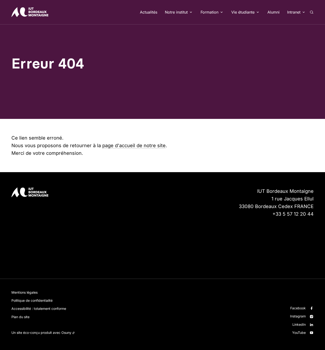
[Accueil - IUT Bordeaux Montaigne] (29, 12)
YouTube (299, 333)
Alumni (273, 12)
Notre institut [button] (176, 12)
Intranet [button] (293, 12)
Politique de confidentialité (32, 300)
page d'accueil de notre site (134, 145)
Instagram (298, 316)
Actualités (148, 12)
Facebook (298, 308)
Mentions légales (24, 292)
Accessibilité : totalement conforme (38, 308)
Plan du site (20, 317)
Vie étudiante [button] (243, 12)
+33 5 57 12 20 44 (293, 214)
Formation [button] (209, 12)
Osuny (66, 333)
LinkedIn (299, 324)
